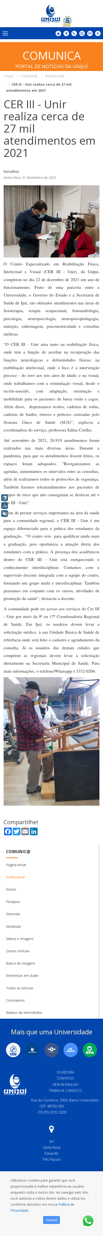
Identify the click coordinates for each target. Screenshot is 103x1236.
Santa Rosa (51, 1147)
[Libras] (4, 497)
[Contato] (74, 33)
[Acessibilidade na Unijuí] (98, 33)
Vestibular (13, 926)
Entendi (51, 1220)
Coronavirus (15, 1000)
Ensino (11, 889)
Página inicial (16, 865)
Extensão (13, 914)
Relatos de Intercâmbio (24, 1012)
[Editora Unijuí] (32, 1050)
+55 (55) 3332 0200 (51, 1112)
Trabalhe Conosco (65, 1090)
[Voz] (4, 505)
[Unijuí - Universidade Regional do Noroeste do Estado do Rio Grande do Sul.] (51, 13)
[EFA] (90, 1050)
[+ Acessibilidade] (4, 513)
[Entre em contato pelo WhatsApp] (88, 1221)
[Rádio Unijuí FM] (70, 1050)
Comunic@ (18, 851)
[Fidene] (13, 1050)
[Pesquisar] (82, 33)
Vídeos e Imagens (20, 938)
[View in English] (90, 33)
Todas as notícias (19, 988)
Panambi (51, 1153)
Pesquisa (13, 901)
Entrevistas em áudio (22, 975)
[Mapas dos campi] (66, 33)
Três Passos (51, 1159)
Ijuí (52, 1141)
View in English (65, 1084)
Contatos (65, 1078)
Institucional (15, 877)
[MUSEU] (51, 1050)
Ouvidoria (65, 1072)
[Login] (58, 33)
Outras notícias (17, 951)
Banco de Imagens (20, 963)
